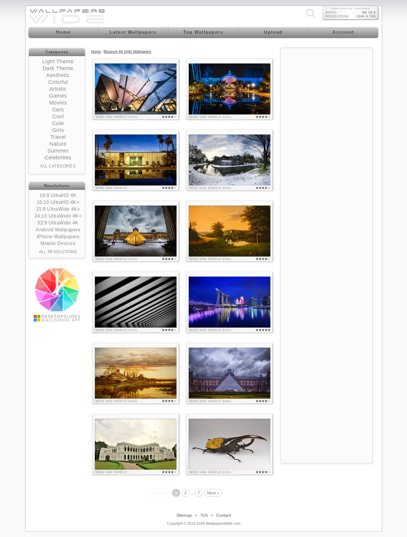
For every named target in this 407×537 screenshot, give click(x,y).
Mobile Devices (58, 243)
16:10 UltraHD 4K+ (58, 202)
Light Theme (58, 61)
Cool (58, 116)
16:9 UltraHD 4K (58, 195)
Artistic (58, 89)
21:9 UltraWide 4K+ (58, 209)
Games (58, 96)
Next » (213, 492)
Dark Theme (58, 68)
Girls (58, 130)
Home (96, 52)
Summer (58, 151)
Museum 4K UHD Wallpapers (127, 52)
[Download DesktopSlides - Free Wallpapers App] (57, 294)
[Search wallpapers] (311, 18)
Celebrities (58, 158)
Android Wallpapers (58, 229)
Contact (223, 515)
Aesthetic (58, 75)
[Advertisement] (326, 140)
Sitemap (184, 515)
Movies (58, 103)
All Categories (58, 166)
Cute (58, 123)
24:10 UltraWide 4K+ (58, 216)
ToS (204, 515)
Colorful (58, 82)
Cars (58, 110)
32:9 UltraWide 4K (58, 222)
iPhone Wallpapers (58, 236)
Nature (57, 144)
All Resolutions (58, 252)
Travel (58, 137)
